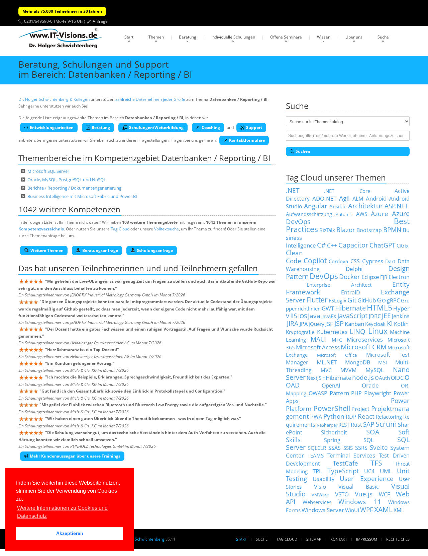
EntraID (350, 292)
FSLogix (337, 300)
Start (128, 37)
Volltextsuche (166, 229)
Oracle (370, 385)
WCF (384, 494)
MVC (326, 370)
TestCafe (345, 463)
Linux (378, 331)
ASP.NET (397, 206)
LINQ (357, 331)
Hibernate (350, 307)
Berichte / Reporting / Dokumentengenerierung (74, 188)
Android (376, 198)
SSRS (361, 447)
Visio (320, 486)
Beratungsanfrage (100, 250)
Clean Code (294, 257)
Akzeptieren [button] (69, 533)
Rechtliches (398, 539)
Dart (390, 261)
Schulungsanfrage (155, 250)
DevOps (324, 276)
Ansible (337, 206)
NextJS (314, 377)
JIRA (292, 323)
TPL (317, 471)
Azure (379, 213)
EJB (384, 277)
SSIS (348, 447)
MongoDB (357, 362)
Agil (344, 198)
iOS (302, 316)
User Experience (367, 478)
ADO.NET (324, 198)
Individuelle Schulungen (233, 37)
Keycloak (375, 324)
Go (381, 299)
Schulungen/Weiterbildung (156, 127)
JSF (329, 324)
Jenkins (401, 316)
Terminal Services (351, 455)
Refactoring (389, 416)
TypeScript (343, 471)
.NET (293, 190)
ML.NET (327, 362)
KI (390, 323)
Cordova (338, 261)
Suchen (303, 151)
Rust (356, 424)
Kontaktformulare (247, 140)
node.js (363, 377)
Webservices (317, 502)
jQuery (316, 324)
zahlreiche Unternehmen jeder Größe (150, 99)
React (366, 416)
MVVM (348, 370)
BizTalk (327, 230)
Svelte (379, 447)
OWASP (318, 393)
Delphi (354, 269)
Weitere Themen (47, 250)
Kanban (354, 324)
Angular (315, 206)
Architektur (365, 205)
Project (360, 409)
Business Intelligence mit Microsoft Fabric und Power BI (82, 196)
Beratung (187, 37)
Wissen (323, 37)
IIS (293, 315)
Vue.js (363, 494)
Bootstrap (369, 230)
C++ (332, 245)
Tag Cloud (120, 229)
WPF (366, 509)
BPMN (392, 229)
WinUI (352, 510)
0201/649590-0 (38, 21)
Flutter (317, 299)
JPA (304, 324)
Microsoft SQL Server (48, 171)
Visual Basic (358, 486)
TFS (376, 463)
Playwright (377, 393)
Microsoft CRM (364, 346)
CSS (355, 261)
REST (343, 424)
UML (386, 471)
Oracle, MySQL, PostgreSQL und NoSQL (66, 180)
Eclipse (370, 277)
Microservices (365, 339)
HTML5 (379, 307)
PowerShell (331, 408)
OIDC (397, 377)
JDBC (375, 316)
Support (254, 127)
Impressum (366, 539)
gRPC (393, 300)
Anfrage (100, 21)
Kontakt (338, 539)
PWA (316, 416)
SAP (368, 424)
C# (321, 245)
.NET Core (347, 191)
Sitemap (313, 539)
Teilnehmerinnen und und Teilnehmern (154, 268)
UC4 (369, 471)
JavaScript (352, 315)
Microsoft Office (337, 355)
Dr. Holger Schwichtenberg (139, 539)
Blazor (345, 229)
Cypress (372, 261)
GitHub (366, 300)
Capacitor (353, 245)
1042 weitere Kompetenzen (69, 209)
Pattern (339, 393)
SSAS (334, 447)
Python (333, 416)
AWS (361, 214)
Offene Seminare (286, 37)
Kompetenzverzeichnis (41, 229)
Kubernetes (332, 332)
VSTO (342, 494)
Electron (399, 277)
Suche (383, 37)
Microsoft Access (318, 347)
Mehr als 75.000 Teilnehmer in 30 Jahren (62, 11)
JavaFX (328, 316)
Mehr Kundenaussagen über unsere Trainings (75, 456)
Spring (332, 440)
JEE (386, 315)
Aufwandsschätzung (309, 214)
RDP (351, 416)
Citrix (403, 245)
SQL (368, 440)
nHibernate (336, 377)
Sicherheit (334, 432)
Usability (323, 479)
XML (399, 510)
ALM (357, 198)
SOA (373, 431)
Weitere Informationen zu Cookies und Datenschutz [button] (62, 512)
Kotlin (401, 324)
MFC (337, 339)
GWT (328, 308)
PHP (356, 393)
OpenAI (331, 385)
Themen (156, 37)
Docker (349, 276)
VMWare (320, 495)
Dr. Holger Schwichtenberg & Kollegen (54, 99)
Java (314, 315)
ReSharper (327, 425)
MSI (382, 362)
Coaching (211, 127)
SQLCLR (317, 447)
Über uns (353, 37)
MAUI (319, 339)
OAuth (382, 377)
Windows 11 (359, 501)
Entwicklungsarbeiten (52, 127)
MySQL (374, 370)
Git (351, 299)
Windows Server (323, 510)
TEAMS (316, 455)
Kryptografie (300, 332)
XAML (383, 509)
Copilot (315, 260)
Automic (344, 214)
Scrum (386, 424)
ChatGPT (382, 245)
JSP (339, 323)
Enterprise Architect (339, 284)
